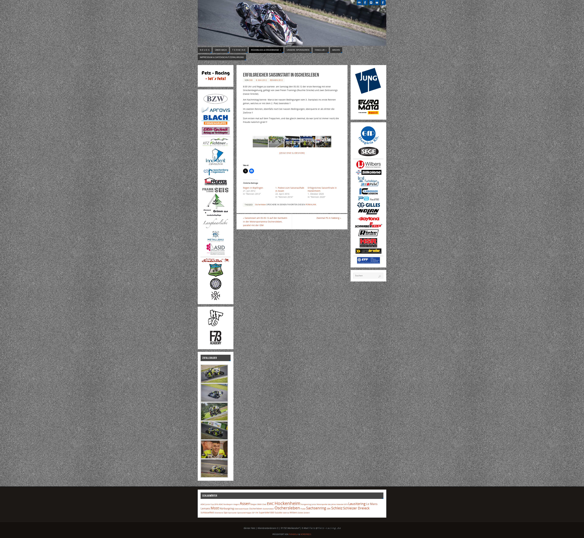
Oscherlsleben (268, 509)
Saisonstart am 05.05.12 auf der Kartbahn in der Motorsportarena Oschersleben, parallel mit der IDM (265, 221)
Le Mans (371, 504)
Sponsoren (232, 513)
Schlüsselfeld (207, 512)
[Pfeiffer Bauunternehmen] (215, 185)
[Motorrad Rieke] (368, 236)
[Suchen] (379, 276)
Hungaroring (306, 504)
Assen (245, 503)
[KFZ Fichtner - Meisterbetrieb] (216, 145)
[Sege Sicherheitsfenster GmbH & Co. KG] (368, 155)
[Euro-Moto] (368, 114)
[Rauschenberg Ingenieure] (215, 175)
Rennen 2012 (276, 80)
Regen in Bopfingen (253, 187)
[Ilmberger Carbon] (368, 194)
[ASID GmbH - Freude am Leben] (216, 253)
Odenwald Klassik (242, 509)
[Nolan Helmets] (368, 214)
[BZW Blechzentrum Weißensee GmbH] (216, 104)
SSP (253, 513)
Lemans (205, 508)
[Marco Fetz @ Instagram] (371, 2)
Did (251, 80)
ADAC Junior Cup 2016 (209, 504)
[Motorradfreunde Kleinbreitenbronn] (215, 276)
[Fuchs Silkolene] (368, 173)
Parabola (293, 534)
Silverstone (218, 513)
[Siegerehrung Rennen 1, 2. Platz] (292, 141)
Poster (303, 509)
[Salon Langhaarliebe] (215, 228)
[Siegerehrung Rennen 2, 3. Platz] (307, 141)
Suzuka (278, 512)
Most (215, 508)
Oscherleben (260, 204)
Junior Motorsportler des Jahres (323, 504)
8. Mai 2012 (261, 80)
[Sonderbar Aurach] (216, 261)
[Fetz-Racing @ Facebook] (365, 2)
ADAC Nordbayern (226, 504)
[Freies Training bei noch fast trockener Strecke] (260, 141)
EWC (270, 503)
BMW (259, 504)
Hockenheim (287, 503)
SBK (329, 508)
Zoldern (307, 513)
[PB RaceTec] (368, 200)
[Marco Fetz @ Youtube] (377, 2)
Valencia (286, 513)
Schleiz (336, 508)
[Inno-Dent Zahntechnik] (215, 165)
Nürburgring (226, 508)
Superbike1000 (266, 512)
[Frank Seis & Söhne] (215, 191)
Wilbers (293, 512)
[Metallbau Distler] (215, 241)
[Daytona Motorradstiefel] (368, 220)
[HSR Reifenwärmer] (368, 246)
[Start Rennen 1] (276, 141)
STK (256, 513)
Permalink (311, 204)
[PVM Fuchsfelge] (368, 185)
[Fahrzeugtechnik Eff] (368, 262)
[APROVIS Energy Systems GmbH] (216, 112)
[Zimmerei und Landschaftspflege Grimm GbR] (215, 215)
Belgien (254, 504)
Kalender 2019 (342, 504)
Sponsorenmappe (244, 513)
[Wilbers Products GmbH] (368, 168)
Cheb (264, 504)
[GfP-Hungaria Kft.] (368, 144)
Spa (226, 512)
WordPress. (306, 534)
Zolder (300, 513)
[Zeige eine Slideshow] (292, 153)
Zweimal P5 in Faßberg (328, 217)
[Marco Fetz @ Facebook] (383, 2)
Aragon (236, 504)
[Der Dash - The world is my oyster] (215, 299)
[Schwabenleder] (368, 226)
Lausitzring (356, 503)
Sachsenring (316, 508)
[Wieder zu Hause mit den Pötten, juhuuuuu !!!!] (323, 141)
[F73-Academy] (215, 344)
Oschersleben (287, 507)
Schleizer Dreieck (356, 508)
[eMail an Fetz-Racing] (359, 2)
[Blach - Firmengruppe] (216, 125)
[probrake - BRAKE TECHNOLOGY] (368, 252)
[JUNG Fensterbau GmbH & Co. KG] (368, 92)
